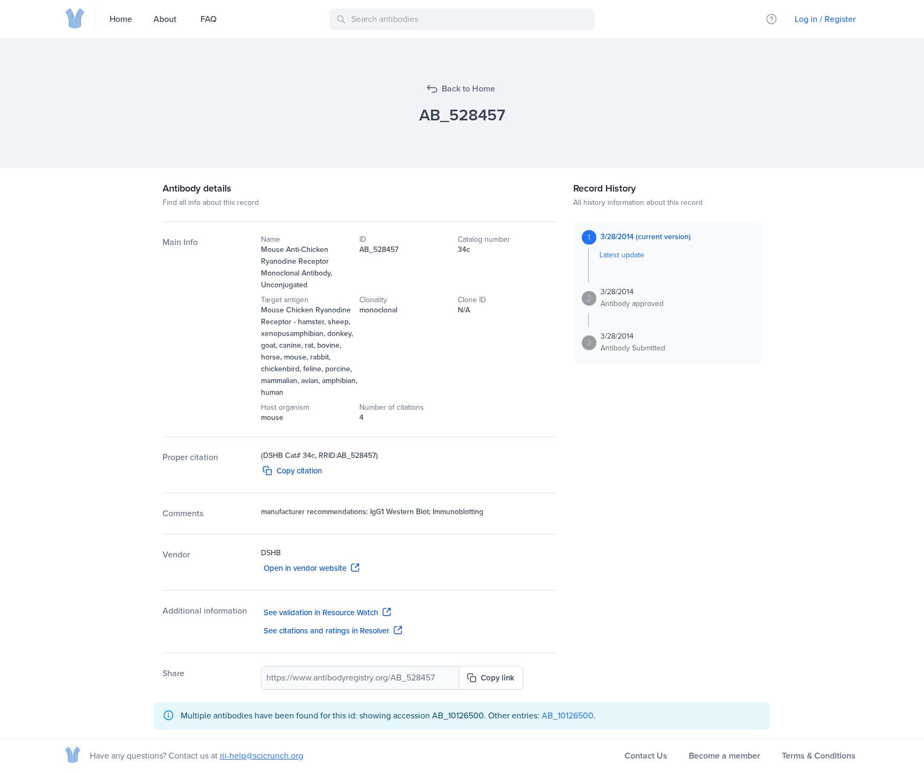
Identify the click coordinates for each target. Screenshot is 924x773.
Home (121, 19)
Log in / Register (825, 19)
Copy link (497, 678)
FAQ (209, 19)
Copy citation (299, 471)
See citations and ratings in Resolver (326, 631)
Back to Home (468, 88)
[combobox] (463, 19)
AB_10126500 (568, 715)
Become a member (724, 755)
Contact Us (646, 755)
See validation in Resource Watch (321, 612)
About (164, 19)
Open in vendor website (305, 568)
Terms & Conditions (819, 755)
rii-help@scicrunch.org (261, 755)
